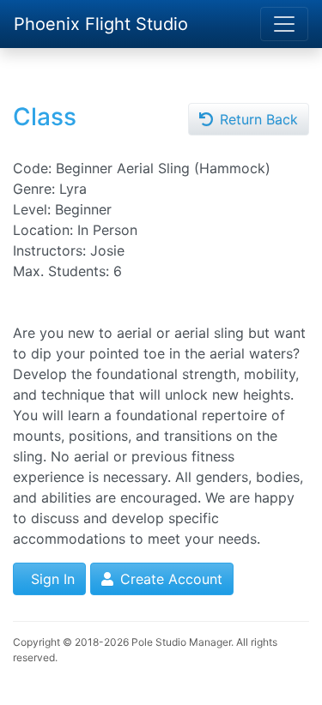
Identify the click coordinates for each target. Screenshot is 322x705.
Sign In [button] (51, 579)
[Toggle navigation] (284, 24)
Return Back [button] (257, 119)
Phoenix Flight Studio (101, 24)
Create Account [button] (169, 579)
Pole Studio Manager (181, 642)
